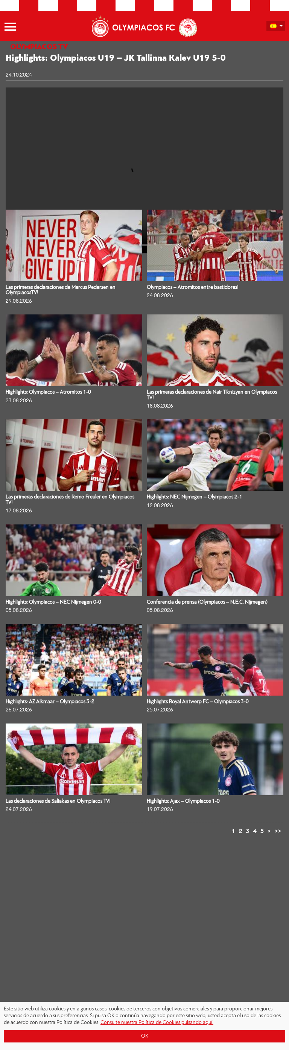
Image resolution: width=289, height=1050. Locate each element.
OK (144, 1036)
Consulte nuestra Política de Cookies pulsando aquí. (156, 1022)
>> (278, 831)
